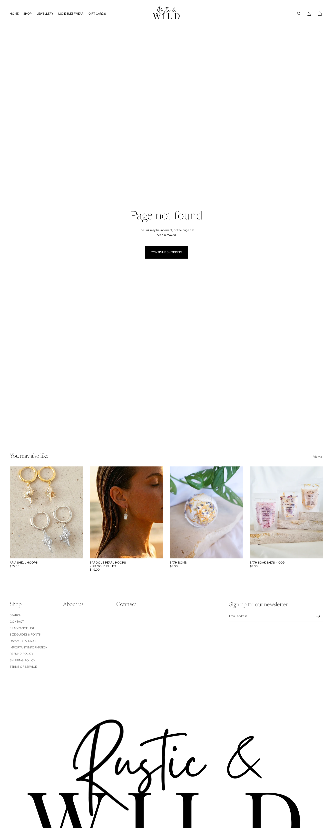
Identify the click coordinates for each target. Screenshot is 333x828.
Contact (17, 622)
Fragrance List (22, 628)
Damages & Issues (23, 641)
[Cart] (319, 13)
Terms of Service (23, 667)
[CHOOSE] (75, 550)
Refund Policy (21, 654)
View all (318, 457)
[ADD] (155, 550)
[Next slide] (76, 512)
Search (15, 615)
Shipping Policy (22, 660)
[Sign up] (318, 616)
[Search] (299, 13)
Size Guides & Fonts (25, 634)
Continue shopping (166, 252)
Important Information (29, 647)
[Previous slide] (17, 512)
